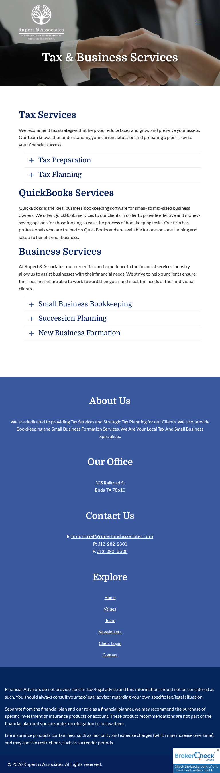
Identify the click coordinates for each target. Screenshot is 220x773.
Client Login (110, 643)
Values (110, 608)
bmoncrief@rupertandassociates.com (112, 536)
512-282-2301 (112, 544)
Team (110, 620)
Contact (110, 654)
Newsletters (110, 631)
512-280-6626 (112, 551)
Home (110, 597)
